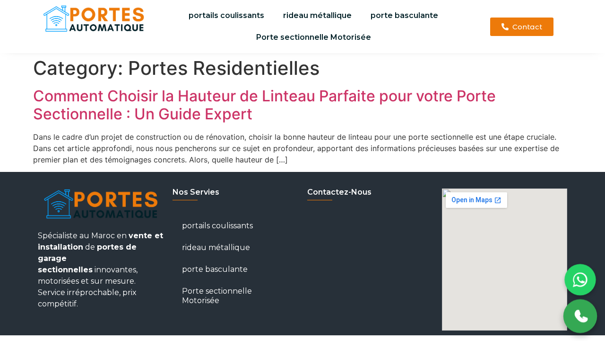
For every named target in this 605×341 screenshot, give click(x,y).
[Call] (580, 316)
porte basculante (404, 15)
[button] (521, 27)
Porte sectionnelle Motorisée (313, 37)
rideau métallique (317, 15)
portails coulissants (226, 15)
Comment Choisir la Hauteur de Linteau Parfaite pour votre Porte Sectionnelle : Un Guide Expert (264, 105)
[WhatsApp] (580, 279)
